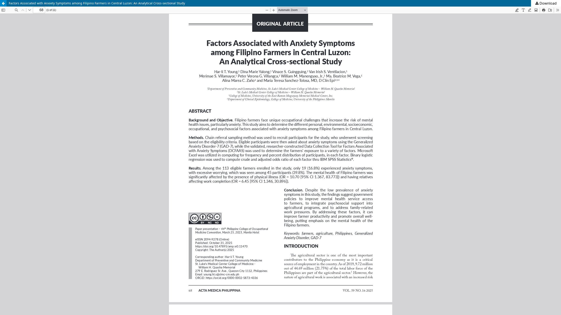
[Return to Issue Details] (3, 3)
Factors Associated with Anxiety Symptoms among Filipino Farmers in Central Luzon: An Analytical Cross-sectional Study (97, 3)
